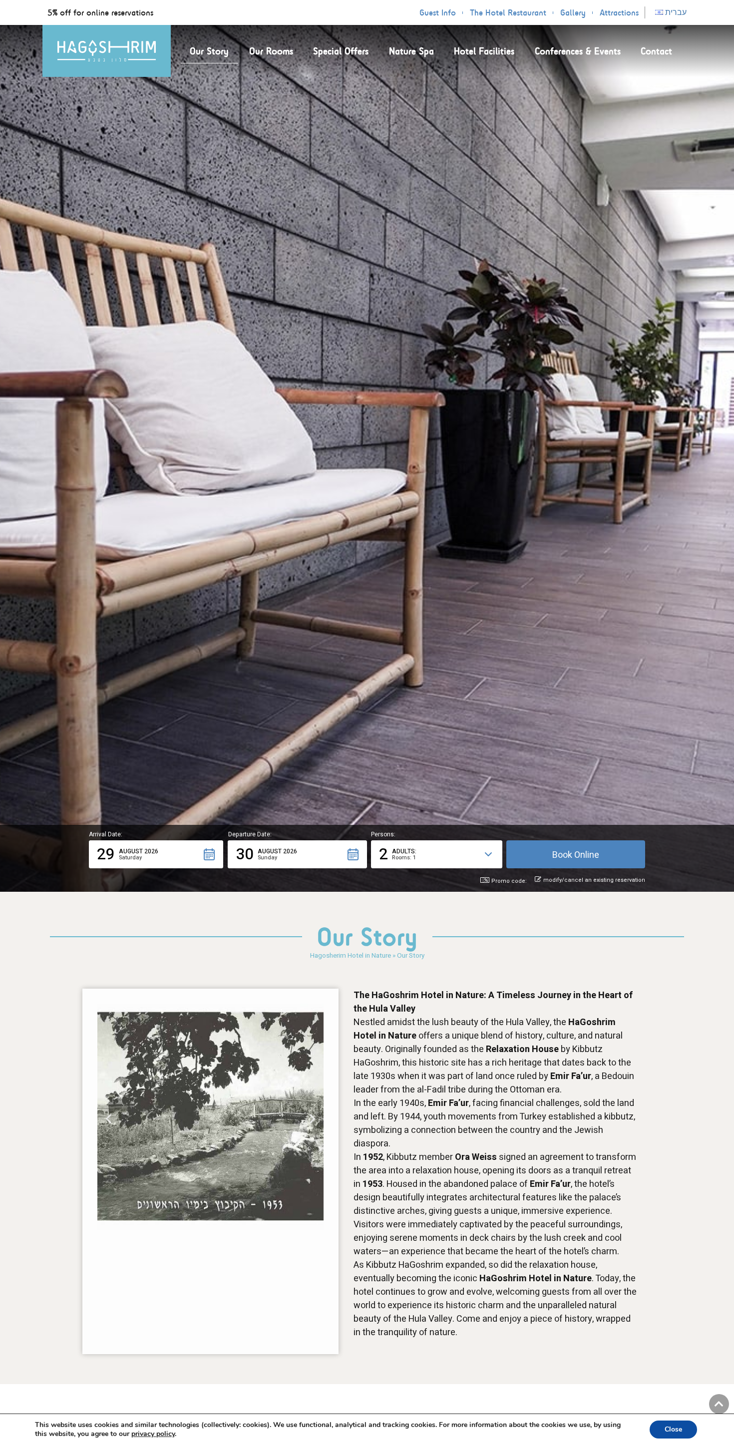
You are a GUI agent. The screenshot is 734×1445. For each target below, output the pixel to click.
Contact (656, 51)
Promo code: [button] (509, 881)
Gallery (573, 12)
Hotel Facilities (484, 51)
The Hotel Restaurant (508, 12)
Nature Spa (411, 51)
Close (673, 1429)
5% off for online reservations (100, 12)
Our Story (209, 51)
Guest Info (437, 12)
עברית (675, 12)
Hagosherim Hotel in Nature (350, 956)
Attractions (619, 12)
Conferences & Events (578, 51)
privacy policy (153, 1434)
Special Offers (340, 51)
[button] (156, 854)
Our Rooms (271, 51)
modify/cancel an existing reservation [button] (594, 880)
